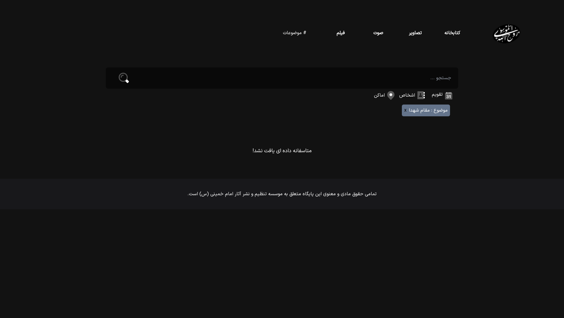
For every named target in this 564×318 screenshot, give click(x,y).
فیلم (341, 33)
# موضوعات (294, 33)
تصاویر (415, 33)
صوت (378, 33)
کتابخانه (452, 33)
